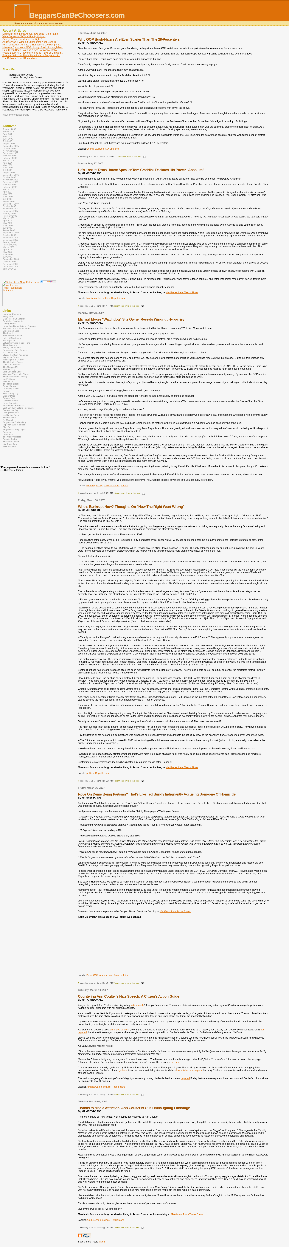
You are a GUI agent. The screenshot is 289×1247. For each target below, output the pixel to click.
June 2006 (8, 167)
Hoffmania (8, 434)
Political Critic (9, 398)
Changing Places (11, 388)
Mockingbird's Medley (13, 359)
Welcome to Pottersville (14, 405)
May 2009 (7, 252)
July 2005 (7, 141)
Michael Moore (111, 485)
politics (115, 148)
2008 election (93, 1220)
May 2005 (7, 136)
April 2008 (7, 220)
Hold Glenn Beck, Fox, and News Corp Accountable (30, 50)
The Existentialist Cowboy (15, 376)
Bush (89, 975)
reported (185, 1078)
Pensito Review (10, 439)
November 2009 (10, 264)
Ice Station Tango (11, 415)
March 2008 (8, 218)
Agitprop (7, 432)
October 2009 (9, 261)
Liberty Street (9, 323)
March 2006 (8, 160)
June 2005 (8, 139)
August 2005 (9, 143)
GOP (107, 148)
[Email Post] (144, 156)
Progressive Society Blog (14, 422)
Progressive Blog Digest (14, 429)
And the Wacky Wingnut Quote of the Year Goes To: (29, 42)
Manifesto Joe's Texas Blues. (175, 911)
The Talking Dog (10, 393)
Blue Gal (7, 427)
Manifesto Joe (93, 298)
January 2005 (9, 129)
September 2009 (11, 259)
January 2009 (9, 242)
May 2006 (7, 165)
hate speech (137, 1005)
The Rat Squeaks (11, 384)
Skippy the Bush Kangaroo (15, 355)
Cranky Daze (9, 396)
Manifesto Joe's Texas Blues (182, 292)
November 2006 (10, 179)
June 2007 (8, 196)
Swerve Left (8, 381)
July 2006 (7, 170)
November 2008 (10, 237)
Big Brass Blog (10, 444)
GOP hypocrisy (94, 485)
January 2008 (9, 213)
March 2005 (8, 131)
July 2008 (7, 228)
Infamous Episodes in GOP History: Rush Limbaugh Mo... (32, 47)
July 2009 (7, 257)
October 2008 (9, 235)
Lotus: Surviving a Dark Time (16, 343)
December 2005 (10, 153)
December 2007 (10, 211)
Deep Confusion (10, 403)
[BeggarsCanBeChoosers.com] (22, 282)
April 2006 (7, 163)
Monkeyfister (9, 340)
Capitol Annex (9, 386)
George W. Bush (95, 148)
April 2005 (7, 134)
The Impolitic (9, 333)
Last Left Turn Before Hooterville (18, 408)
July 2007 (7, 199)
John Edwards (94, 1087)
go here (176, 1062)
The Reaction (9, 417)
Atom (102, 1241)
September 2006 (11, 175)
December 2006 (10, 182)
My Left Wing (9, 369)
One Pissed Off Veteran (14, 319)
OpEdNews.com (10, 400)
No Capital (8, 420)
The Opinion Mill (10, 367)
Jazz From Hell (10, 352)
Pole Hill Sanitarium (12, 338)
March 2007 (8, 189)
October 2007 (9, 206)
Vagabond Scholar (11, 357)
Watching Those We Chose (16, 374)
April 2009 (7, 249)
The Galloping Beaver (13, 362)
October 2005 (9, 148)
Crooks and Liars (11, 331)
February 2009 (10, 245)
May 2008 (7, 223)
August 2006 (9, 172)
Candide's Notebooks (13, 321)
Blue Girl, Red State (12, 372)
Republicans (118, 298)
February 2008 (10, 216)
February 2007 (10, 187)
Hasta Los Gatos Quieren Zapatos (19, 326)
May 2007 (7, 194)
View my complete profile (15, 114)
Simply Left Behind (12, 347)
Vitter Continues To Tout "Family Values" (23, 36)
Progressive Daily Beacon (15, 350)
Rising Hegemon (11, 412)
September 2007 (11, 204)
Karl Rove (114, 975)
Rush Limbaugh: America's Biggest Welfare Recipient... (31, 44)
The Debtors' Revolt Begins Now (19, 58)
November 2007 (10, 208)
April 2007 (7, 192)
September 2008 (11, 232)
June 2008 (8, 225)
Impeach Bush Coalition (14, 424)
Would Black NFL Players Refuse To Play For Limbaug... (32, 52)
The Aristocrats (10, 345)
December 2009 (10, 266)
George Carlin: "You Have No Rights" (22, 39)
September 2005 (11, 146)
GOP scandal (100, 975)
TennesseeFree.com (12, 335)
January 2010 (9, 269)
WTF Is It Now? (10, 446)
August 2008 (9, 230)
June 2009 (8, 254)
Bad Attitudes (9, 379)
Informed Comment (12, 314)
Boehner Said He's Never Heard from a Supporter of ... (31, 55)
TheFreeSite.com (11, 441)
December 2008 (10, 240)
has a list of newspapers (189, 1070)
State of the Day (10, 410)
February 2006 (10, 158)
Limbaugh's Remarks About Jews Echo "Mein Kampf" (30, 34)
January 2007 (9, 184)
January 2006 (9, 155)
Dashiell (6, 391)
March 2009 (8, 247)
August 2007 (9, 201)
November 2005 (10, 151)
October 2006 (9, 177)
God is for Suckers (11, 364)
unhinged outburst (119, 1029)
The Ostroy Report (12, 437)
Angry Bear (8, 316)
